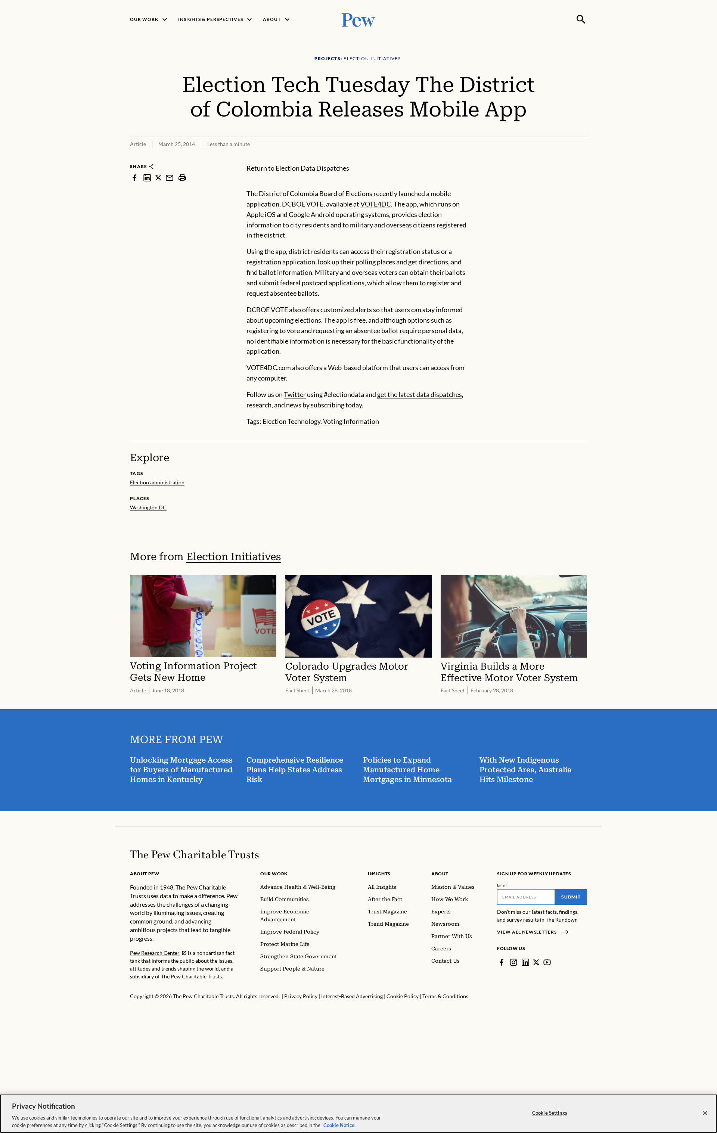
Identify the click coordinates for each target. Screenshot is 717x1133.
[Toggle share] (582, 158)
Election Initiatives (233, 556)
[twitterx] (158, 177)
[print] (182, 177)
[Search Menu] (581, 19)
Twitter (295, 394)
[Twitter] (536, 962)
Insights (379, 873)
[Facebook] (501, 962)
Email (502, 885)
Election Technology (291, 421)
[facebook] (134, 177)
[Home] (194, 854)
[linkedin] (147, 177)
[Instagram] (513, 962)
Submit (571, 897)
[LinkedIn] (525, 962)
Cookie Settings (549, 1113)
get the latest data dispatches (419, 394)
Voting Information (351, 421)
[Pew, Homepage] (358, 19)
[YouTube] (547, 962)
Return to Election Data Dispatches (297, 168)
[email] (169, 177)
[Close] (705, 1113)
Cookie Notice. (339, 1125)
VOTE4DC (375, 204)
